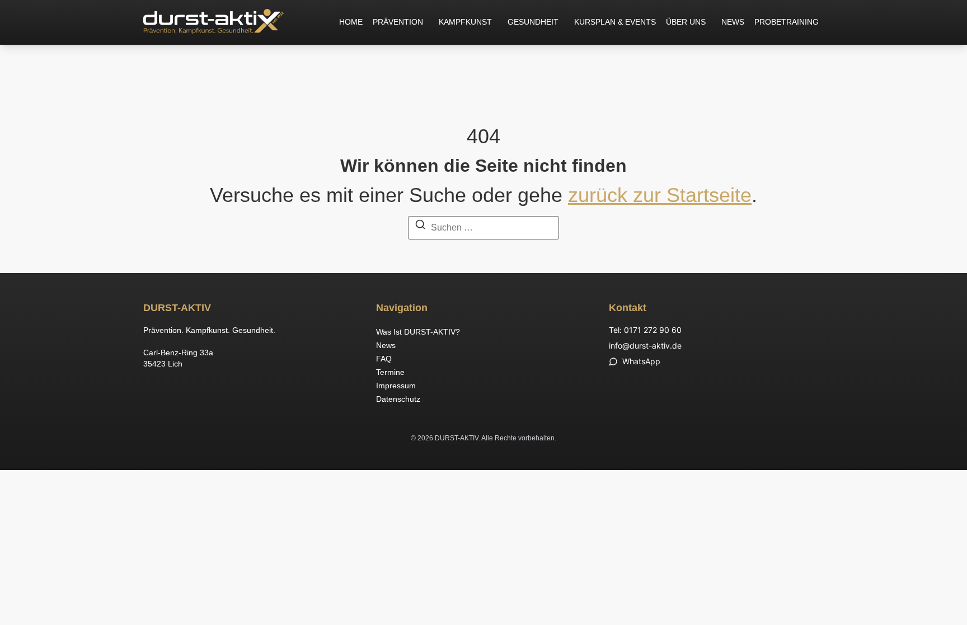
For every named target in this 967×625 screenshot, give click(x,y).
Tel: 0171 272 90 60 (645, 330)
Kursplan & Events (615, 22)
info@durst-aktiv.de (645, 345)
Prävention (398, 22)
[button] (401, 22)
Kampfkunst (465, 22)
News (732, 22)
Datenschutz (398, 398)
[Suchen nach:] (483, 226)
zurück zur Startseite (660, 195)
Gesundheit (533, 22)
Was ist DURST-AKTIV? (418, 331)
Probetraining (786, 22)
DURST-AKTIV (177, 307)
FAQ (384, 358)
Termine (390, 372)
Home (351, 22)
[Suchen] (420, 226)
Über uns (686, 22)
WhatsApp (641, 361)
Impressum (396, 385)
